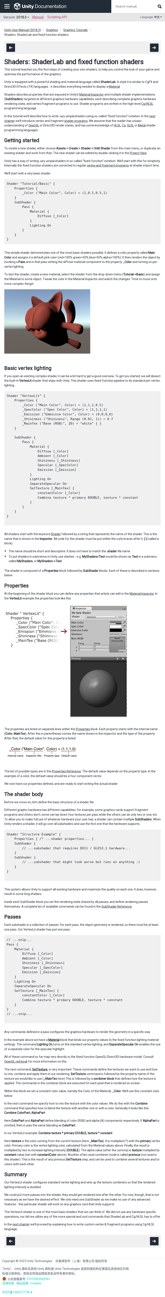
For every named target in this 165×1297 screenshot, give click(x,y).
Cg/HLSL (147, 103)
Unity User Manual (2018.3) (22, 30)
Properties (83, 729)
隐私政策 (22, 1283)
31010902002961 (38, 1279)
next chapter (21, 1224)
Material (114, 86)
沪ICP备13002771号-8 (17, 1292)
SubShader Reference (116, 906)
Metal (142, 125)
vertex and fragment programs (108, 165)
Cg (124, 125)
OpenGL (33, 125)
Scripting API (57, 17)
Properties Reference (66, 771)
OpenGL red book (16, 1061)
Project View (138, 153)
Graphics (52, 30)
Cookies (36, 1283)
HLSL (117, 125)
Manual (38, 17)
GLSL (130, 125)
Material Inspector (91, 94)
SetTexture (39, 1069)
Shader (56, 534)
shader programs (76, 121)
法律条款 (8, 1283)
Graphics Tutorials (75, 30)
